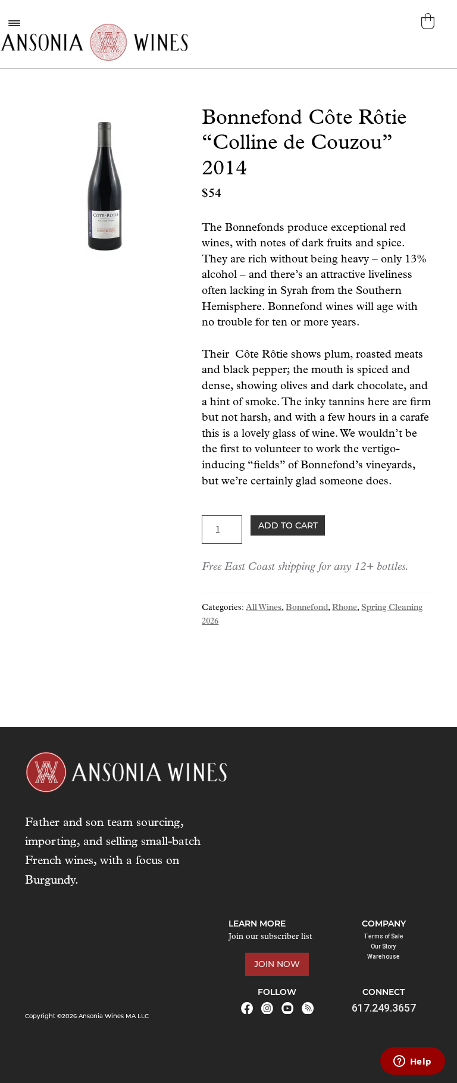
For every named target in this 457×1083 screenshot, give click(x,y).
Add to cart (288, 525)
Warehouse (383, 956)
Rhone (344, 607)
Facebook (247, 1008)
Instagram (267, 1008)
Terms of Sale (383, 936)
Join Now (277, 964)
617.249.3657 (384, 1007)
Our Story (383, 946)
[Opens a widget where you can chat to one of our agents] (412, 1062)
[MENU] (13, 23)
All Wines (263, 607)
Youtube (287, 1008)
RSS (308, 1008)
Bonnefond (307, 607)
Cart (429, 21)
